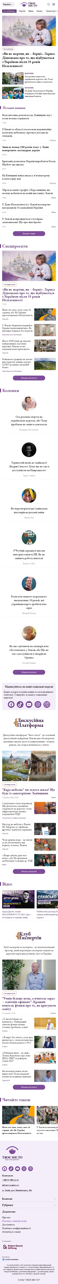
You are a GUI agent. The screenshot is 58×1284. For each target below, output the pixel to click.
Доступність (8, 1224)
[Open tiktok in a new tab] (20, 704)
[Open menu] (54, 4)
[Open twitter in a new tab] (46, 704)
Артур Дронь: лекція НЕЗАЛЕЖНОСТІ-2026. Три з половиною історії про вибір (16, 914)
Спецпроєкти (15, 246)
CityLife (22, 11)
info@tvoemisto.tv (10, 1185)
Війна (31, 11)
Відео (7, 884)
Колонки (10, 390)
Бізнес (40, 11)
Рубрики (7, 1205)
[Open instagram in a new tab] (38, 704)
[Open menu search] (48, 4)
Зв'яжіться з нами (11, 1231)
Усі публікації (9, 11)
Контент (7, 1198)
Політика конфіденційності (16, 1228)
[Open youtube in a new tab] (29, 704)
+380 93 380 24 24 (10, 1180)
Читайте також (16, 1100)
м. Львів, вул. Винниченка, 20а (17, 1190)
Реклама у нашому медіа (14, 1220)
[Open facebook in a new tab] (11, 704)
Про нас (6, 1217)
